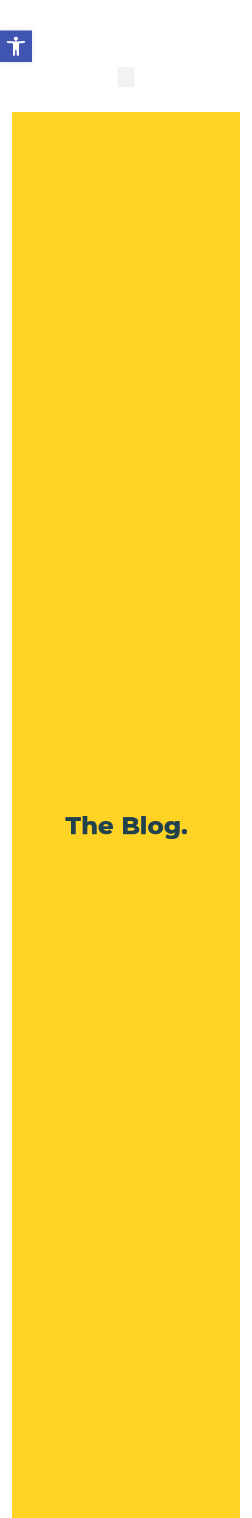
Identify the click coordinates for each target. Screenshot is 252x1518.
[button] (16, 46)
